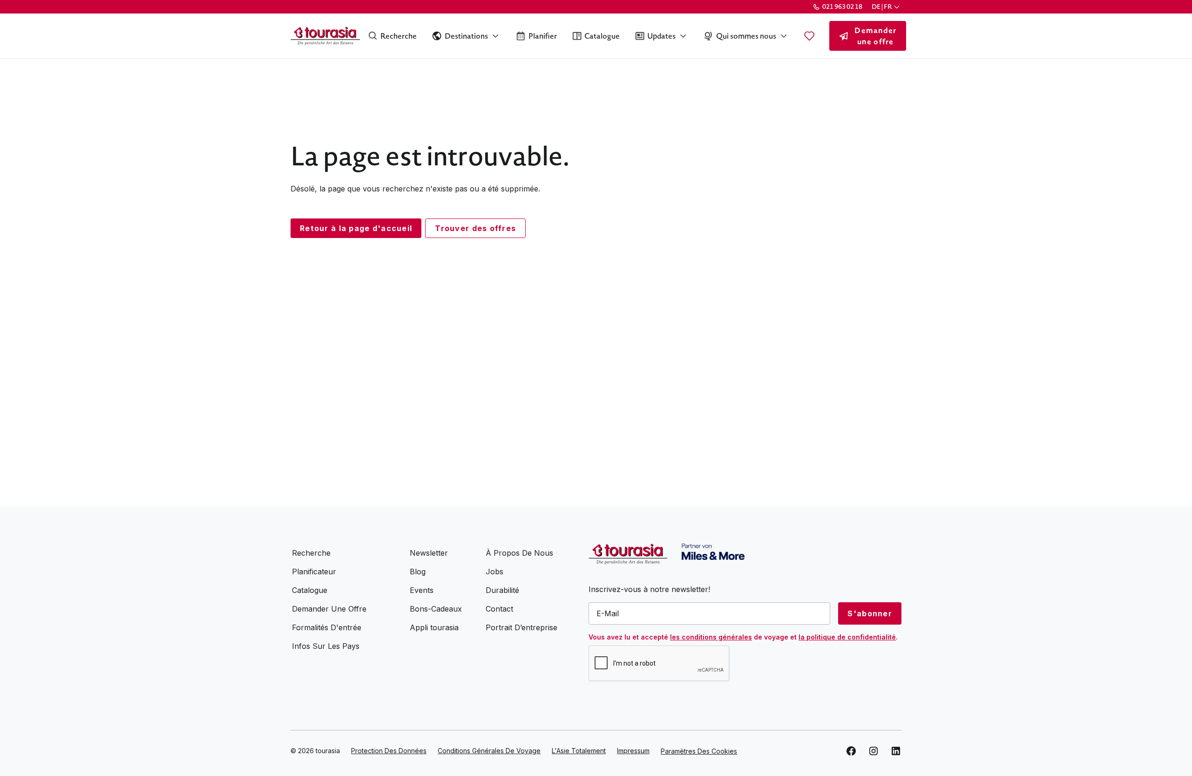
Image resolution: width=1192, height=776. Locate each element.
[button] (886, 7)
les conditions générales (711, 637)
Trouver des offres (475, 228)
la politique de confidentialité (847, 637)
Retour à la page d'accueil (356, 228)
